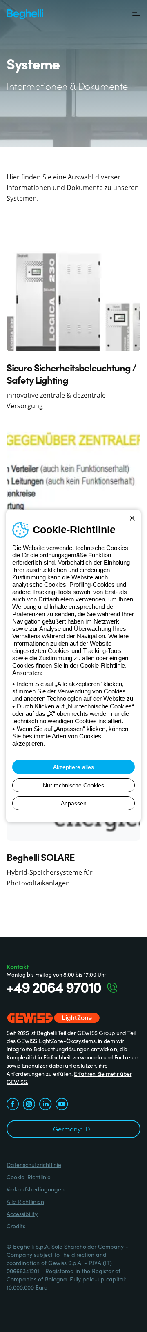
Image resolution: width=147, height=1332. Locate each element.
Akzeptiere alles (73, 767)
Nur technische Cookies (73, 785)
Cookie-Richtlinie (102, 665)
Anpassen (74, 803)
